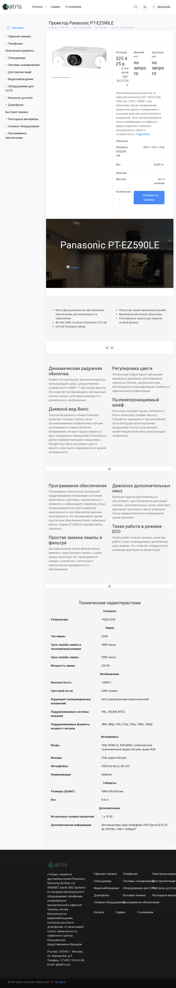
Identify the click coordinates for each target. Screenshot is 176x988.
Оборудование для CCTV (19, 88)
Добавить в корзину (150, 197)
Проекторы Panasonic (122, 27)
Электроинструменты (19, 50)
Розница (121, 52)
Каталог (18, 27)
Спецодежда (16, 58)
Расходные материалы (22, 119)
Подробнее (143, 134)
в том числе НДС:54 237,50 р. (123, 76)
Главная (53, 27)
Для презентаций (19, 72)
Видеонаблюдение (20, 79)
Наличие (121, 173)
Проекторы (101, 27)
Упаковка (122, 141)
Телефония (15, 43)
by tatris (60, 982)
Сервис (120, 912)
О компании (144, 912)
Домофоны (15, 105)
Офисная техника (19, 36)
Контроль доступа (19, 97)
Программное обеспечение (15, 135)
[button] (100, 61)
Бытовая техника (16, 112)
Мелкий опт (139, 54)
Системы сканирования (23, 65)
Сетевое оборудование (23, 126)
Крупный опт (157, 54)
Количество (123, 191)
